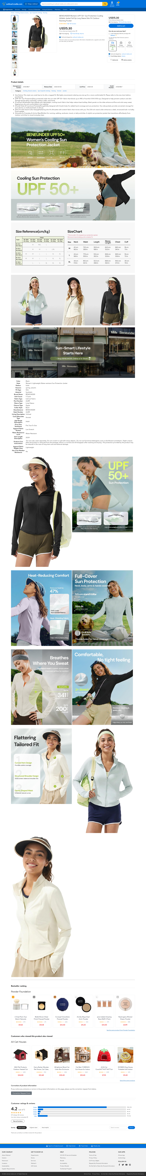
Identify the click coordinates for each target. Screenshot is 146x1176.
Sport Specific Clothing (36, 13)
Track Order (84, 1146)
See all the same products (127, 1080)
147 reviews (73, 23)
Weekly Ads (96, 1146)
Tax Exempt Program (66, 1169)
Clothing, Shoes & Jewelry (22, 13)
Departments (9, 9)
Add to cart (121, 26)
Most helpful (45, 1127)
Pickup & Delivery (47, 9)
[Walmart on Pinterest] (130, 1165)
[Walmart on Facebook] (119, 1165)
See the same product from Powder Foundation (121, 1030)
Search (131, 1127)
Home (12, 13)
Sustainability (5, 1166)
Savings (24, 9)
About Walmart (6, 1155)
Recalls (62, 1160)
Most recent (21, 1127)
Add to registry (127, 60)
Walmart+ (34, 1163)
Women (59, 91)
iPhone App (121, 1155)
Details (123, 56)
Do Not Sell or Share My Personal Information (102, 1166)
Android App (121, 1158)
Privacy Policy (93, 1158)
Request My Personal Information (98, 1163)
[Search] (105, 4)
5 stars (35, 1107)
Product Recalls (64, 1166)
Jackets (65, 91)
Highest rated (33, 1127)
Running (45, 13)
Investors (4, 1163)
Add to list (115, 60)
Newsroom (5, 1160)
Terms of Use (92, 1155)
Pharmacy (57, 9)
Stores (33, 1158)
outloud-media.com (78, 37)
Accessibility (63, 1163)
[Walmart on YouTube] (126, 1165)
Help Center (72, 1146)
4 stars (35, 1109)
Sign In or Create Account (55, 1146)
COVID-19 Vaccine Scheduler (68, 1155)
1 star (35, 1116)
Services (17, 9)
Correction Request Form (21, 1093)
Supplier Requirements (8, 1169)
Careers (65, 9)
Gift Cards (34, 1166)
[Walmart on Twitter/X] (123, 1165)
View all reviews (18, 1121)
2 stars (35, 1114)
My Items (72, 9)
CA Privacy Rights (94, 1160)
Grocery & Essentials (34, 9)
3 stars (35, 1111)
